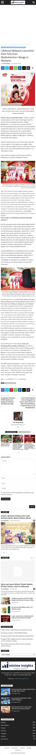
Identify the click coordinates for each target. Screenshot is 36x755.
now (5, 379)
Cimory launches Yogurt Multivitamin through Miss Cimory (16, 630)
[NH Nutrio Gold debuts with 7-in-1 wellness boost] (5, 609)
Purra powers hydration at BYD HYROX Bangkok (14, 633)
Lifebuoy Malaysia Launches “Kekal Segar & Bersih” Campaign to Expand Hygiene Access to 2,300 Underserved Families (18, 446)
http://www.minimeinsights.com (18, 424)
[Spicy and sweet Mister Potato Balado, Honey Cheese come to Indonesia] (18, 571)
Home (2, 44)
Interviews (22, 748)
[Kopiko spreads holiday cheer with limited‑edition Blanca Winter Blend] (18, 533)
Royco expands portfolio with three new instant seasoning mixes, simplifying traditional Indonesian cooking (29, 446)
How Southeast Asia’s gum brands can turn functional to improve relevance (16, 645)
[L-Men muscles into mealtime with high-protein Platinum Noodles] (5, 618)
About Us (7, 748)
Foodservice (18, 750)
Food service (4, 739)
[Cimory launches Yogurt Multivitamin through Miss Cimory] (5, 691)
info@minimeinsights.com (21, 678)
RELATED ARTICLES (11, 432)
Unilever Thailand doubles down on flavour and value (5, 445)
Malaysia (15, 47)
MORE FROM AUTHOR (24, 432)
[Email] (24, 68)
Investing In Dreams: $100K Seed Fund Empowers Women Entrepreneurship (8, 401)
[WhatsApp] (15, 68)
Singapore (3, 733)
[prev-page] (17, 452)
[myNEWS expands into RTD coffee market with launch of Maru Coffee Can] (5, 601)
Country (9, 47)
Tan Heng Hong (6, 63)
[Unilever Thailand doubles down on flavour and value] (6, 439)
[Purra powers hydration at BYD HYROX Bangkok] (5, 700)
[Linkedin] (20, 68)
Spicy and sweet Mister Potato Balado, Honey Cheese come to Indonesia (17, 585)
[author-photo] (18, 416)
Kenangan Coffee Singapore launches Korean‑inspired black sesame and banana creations (17, 640)
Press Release (22, 47)
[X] (7, 68)
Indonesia (3, 730)
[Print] (28, 68)
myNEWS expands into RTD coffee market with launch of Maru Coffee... (23, 599)
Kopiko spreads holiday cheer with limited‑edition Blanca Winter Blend (16, 517)
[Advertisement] (18, 24)
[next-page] (19, 452)
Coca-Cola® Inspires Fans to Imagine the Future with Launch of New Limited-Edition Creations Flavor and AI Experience (27, 402)
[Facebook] (3, 68)
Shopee (16, 379)
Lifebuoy (8, 383)
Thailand (3, 728)
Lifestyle (7, 44)
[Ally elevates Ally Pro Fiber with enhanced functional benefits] (5, 709)
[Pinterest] (11, 68)
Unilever (13, 383)
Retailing (29, 748)
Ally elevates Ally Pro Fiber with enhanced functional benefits (17, 636)
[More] (33, 68)
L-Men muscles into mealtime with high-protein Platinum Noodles (22, 617)
